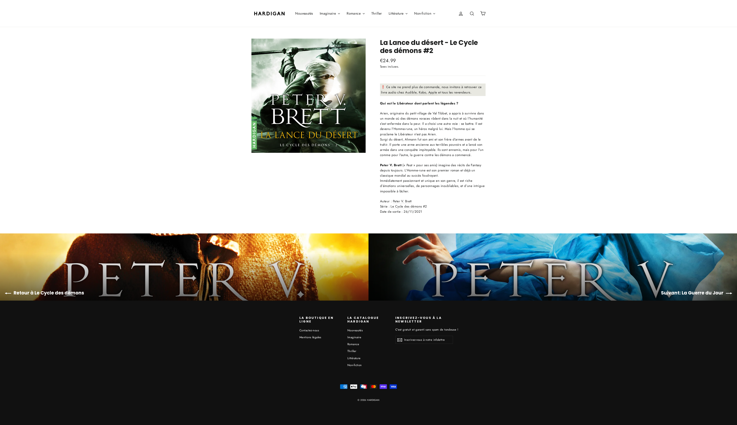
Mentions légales (310, 337)
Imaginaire (328, 13)
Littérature (397, 13)
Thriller (376, 13)
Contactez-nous (309, 330)
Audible (411, 92)
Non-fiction (423, 13)
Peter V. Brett (402, 201)
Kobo (422, 92)
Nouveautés (304, 13)
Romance (354, 13)
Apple (432, 92)
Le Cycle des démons (406, 206)
